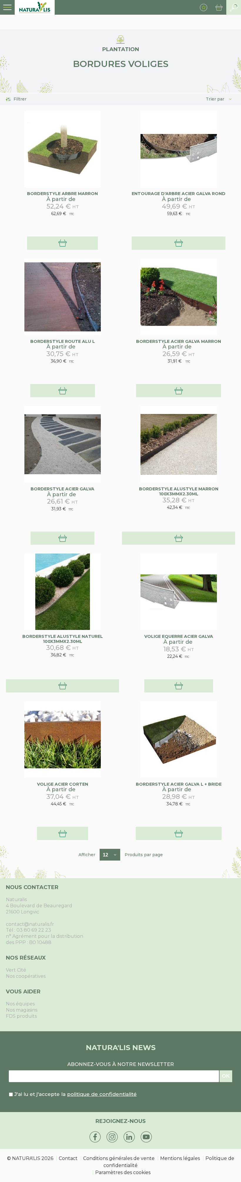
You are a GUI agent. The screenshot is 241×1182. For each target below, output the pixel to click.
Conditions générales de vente (119, 1158)
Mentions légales (180, 1158)
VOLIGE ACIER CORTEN (62, 784)
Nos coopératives (26, 976)
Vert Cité (16, 970)
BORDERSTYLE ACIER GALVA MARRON (178, 341)
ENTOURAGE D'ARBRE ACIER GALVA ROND (178, 193)
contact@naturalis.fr (30, 924)
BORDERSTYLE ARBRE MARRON (62, 193)
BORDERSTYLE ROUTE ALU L (62, 341)
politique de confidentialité (102, 1094)
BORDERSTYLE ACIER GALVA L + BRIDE (179, 784)
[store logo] (35, 7)
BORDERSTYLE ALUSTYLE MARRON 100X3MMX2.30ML (178, 491)
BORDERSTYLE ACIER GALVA (62, 489)
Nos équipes (20, 1004)
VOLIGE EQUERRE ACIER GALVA (178, 636)
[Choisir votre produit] (62, 243)
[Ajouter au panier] (178, 538)
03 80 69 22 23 (33, 930)
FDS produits (21, 1016)
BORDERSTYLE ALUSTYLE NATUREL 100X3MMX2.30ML (62, 639)
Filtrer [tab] (20, 99)
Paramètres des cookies (122, 1172)
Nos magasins (21, 1010)
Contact (68, 1158)
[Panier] (219, 7)
